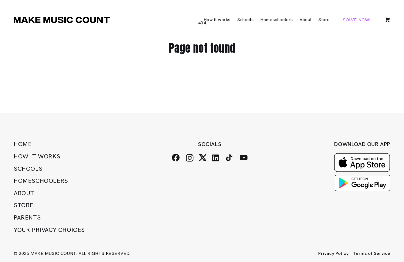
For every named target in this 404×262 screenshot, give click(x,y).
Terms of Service (371, 253)
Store (24, 205)
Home (23, 144)
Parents (27, 217)
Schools (28, 169)
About (24, 193)
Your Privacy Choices (49, 230)
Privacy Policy (333, 253)
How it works (37, 156)
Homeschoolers (41, 181)
